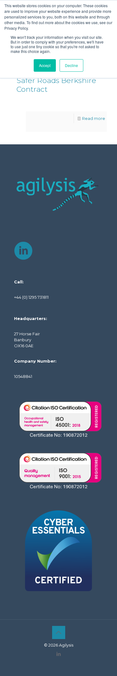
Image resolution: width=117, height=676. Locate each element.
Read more (93, 118)
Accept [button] (45, 65)
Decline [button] (71, 65)
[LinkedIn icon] (58, 654)
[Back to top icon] (58, 632)
